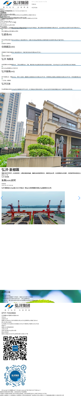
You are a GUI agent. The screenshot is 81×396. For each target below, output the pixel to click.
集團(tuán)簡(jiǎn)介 (5, 15)
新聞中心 (2, 9)
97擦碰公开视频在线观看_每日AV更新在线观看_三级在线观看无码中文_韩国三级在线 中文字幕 (23, 393)
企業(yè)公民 (3, 23)
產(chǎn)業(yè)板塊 (5, 16)
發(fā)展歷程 (13, 15)
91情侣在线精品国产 (27, 395)
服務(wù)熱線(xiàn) (5, 28)
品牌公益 (2, 25)
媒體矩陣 (10, 11)
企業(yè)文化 (19, 15)
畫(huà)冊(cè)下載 (21, 28)
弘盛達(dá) (10, 18)
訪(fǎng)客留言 (13, 28)
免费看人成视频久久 (5, 395)
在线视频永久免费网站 (15, 395)
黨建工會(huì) (32, 4)
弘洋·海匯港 (23, 18)
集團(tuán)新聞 (5, 327)
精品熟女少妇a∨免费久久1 (38, 395)
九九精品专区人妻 (59, 395)
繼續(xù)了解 (5, 175)
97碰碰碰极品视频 (50, 395)
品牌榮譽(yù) (26, 15)
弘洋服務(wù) (29, 18)
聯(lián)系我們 (3, 26)
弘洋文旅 (35, 7)
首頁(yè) (2, 11)
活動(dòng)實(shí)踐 (9, 25)
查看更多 (4, 183)
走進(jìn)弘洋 (3, 13)
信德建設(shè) (16, 18)
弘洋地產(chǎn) (4, 18)
